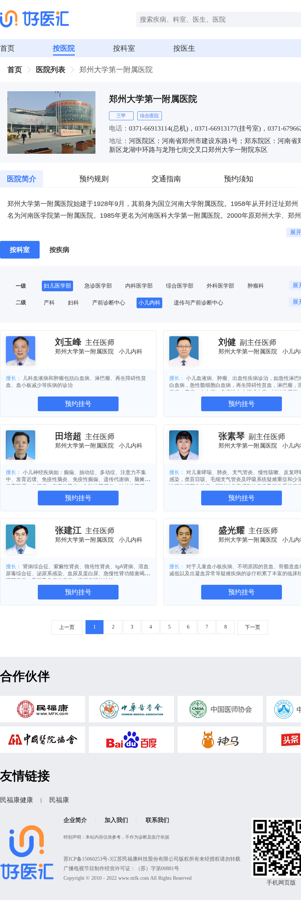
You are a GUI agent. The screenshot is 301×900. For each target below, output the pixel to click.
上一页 (67, 627)
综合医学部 (179, 285)
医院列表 (50, 69)
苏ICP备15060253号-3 (88, 859)
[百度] (131, 741)
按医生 (184, 48)
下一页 (252, 627)
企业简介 (75, 820)
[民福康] (42, 711)
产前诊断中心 (108, 302)
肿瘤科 (255, 285)
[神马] (220, 741)
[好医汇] (34, 19)
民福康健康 (16, 800)
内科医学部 (139, 285)
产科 (49, 302)
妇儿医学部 (57, 285)
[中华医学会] (131, 711)
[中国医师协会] (220, 711)
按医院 (64, 48)
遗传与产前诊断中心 (198, 302)
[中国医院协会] (42, 741)
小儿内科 (149, 302)
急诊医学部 (98, 285)
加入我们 (116, 820)
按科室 (124, 48)
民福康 (59, 800)
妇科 (73, 302)
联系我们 (157, 820)
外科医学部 (220, 285)
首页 (7, 48)
